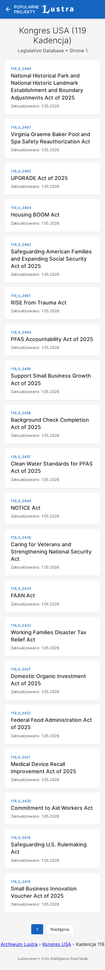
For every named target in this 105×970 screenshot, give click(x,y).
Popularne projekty (22, 9)
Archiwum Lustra (19, 944)
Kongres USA (56, 944)
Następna (59, 929)
